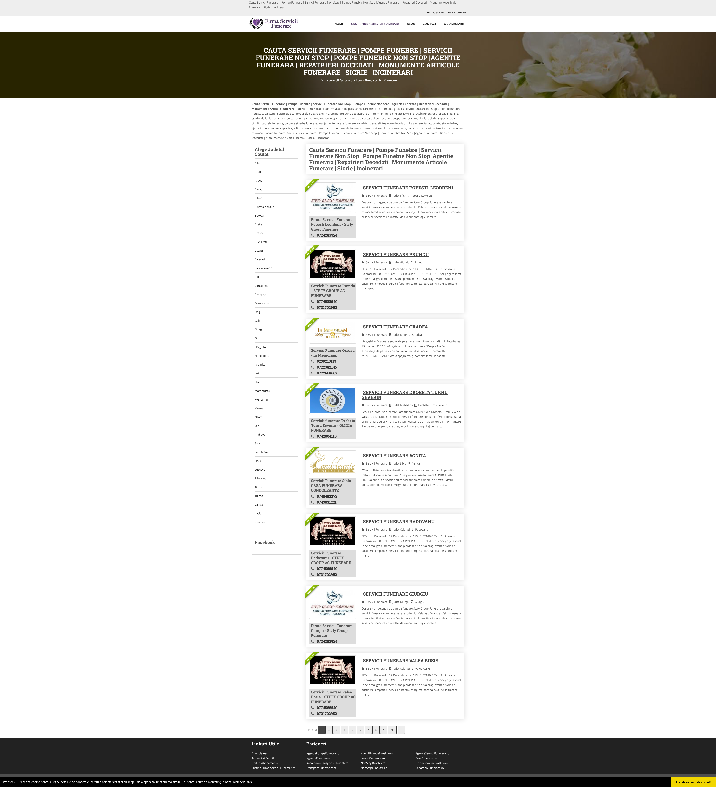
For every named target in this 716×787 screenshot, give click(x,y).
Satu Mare (261, 452)
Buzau (259, 250)
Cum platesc (259, 753)
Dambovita (262, 303)
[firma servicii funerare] (273, 23)
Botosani (260, 215)
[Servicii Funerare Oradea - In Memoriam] (332, 332)
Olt (257, 426)
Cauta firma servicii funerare (375, 24)
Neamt (259, 417)
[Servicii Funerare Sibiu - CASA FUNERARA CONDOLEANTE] (332, 462)
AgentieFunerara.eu (319, 758)
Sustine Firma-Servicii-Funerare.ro (273, 768)
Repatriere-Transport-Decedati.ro (327, 763)
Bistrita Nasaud (264, 207)
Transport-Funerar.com (321, 768)
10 (392, 729)
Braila (258, 224)
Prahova (260, 434)
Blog (411, 24)
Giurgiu (259, 329)
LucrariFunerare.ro (373, 758)
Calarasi (260, 259)
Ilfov (257, 382)
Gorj (257, 338)
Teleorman (261, 478)
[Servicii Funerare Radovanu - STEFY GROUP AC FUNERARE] (332, 531)
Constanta (261, 285)
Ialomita (260, 364)
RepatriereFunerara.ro (429, 768)
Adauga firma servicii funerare (448, 12)
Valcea (259, 504)
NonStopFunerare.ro (374, 768)
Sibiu (258, 461)
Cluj (257, 277)
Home (339, 24)
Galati (258, 320)
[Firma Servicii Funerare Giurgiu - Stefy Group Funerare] (332, 604)
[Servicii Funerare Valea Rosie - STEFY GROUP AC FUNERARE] (332, 670)
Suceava (260, 469)
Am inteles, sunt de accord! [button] (693, 782)
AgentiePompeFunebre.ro (322, 753)
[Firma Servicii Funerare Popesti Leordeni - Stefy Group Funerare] (332, 197)
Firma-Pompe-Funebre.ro (431, 763)
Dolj (257, 312)
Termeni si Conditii (263, 758)
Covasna (260, 294)
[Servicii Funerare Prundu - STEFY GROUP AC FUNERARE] (332, 264)
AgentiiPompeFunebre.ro (377, 753)
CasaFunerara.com (427, 758)
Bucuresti (261, 242)
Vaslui (258, 513)
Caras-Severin (263, 268)
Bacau (259, 189)
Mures (259, 408)
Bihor (258, 198)
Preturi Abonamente (265, 763)
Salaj (258, 443)
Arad (258, 172)
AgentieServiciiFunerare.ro (432, 753)
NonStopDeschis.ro (373, 763)
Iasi (257, 373)
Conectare (455, 24)
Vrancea (260, 522)
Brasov (259, 233)
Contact (429, 24)
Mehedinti (261, 399)
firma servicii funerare (336, 80)
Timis (258, 487)
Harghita (260, 347)
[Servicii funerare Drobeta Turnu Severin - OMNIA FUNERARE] (332, 400)
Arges (258, 180)
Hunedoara (262, 356)
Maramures (262, 391)
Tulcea (259, 496)
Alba (257, 163)
